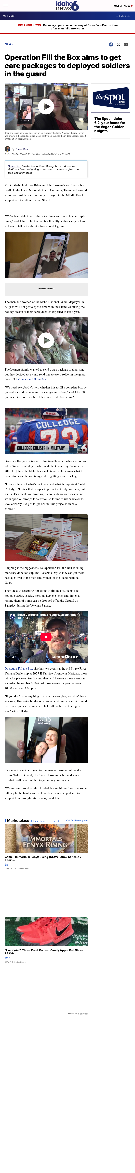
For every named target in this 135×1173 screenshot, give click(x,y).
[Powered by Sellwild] (83, 1013)
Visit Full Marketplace (77, 820)
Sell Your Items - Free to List (44, 821)
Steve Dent (22, 149)
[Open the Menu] (5, 6)
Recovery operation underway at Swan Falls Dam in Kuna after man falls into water (80, 27)
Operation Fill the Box (19, 668)
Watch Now (122, 5)
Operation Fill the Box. (32, 379)
